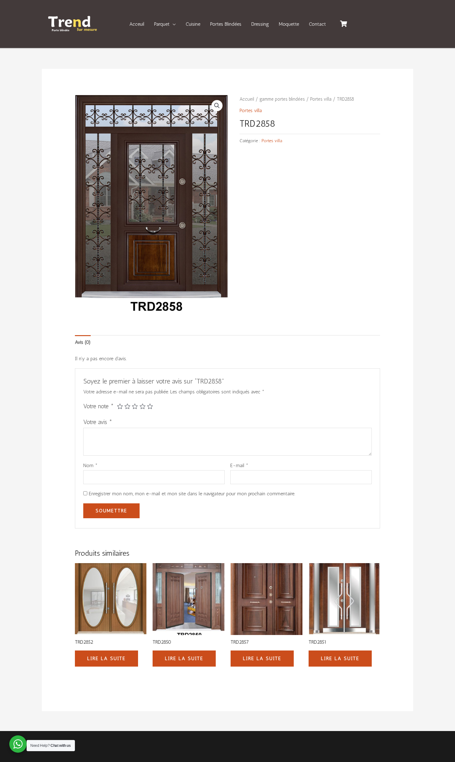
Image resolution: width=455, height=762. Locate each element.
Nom (90, 465)
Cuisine (193, 24)
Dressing (260, 24)
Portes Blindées (225, 24)
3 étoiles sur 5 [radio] (135, 406)
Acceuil (136, 24)
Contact (317, 24)
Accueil (247, 99)
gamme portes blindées (282, 99)
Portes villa (321, 99)
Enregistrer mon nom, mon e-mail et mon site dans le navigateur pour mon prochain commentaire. (192, 494)
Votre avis (97, 422)
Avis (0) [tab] (83, 342)
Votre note (98, 406)
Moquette (289, 24)
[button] (217, 105)
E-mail (239, 465)
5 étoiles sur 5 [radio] (150, 406)
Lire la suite (106, 658)
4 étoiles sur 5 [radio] (142, 406)
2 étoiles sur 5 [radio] (127, 406)
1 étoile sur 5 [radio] (120, 406)
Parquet (162, 24)
